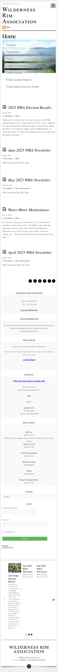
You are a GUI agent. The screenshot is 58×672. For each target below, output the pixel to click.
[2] (29, 634)
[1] (26, 634)
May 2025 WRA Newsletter (29, 179)
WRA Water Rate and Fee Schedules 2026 (29, 381)
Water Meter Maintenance (28, 209)
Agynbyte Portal (29, 359)
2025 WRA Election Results (29, 107)
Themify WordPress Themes (37, 660)
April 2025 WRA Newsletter (30, 252)
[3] (31, 634)
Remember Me (10, 532)
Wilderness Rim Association (29, 649)
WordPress (23, 660)
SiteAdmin (8, 116)
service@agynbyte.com (29, 310)
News (17, 116)
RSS (8, 27)
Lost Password (7, 548)
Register (5, 546)
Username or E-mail (9, 508)
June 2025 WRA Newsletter (29, 150)
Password (5, 520)
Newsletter (25, 188)
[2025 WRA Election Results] (14, 571)
